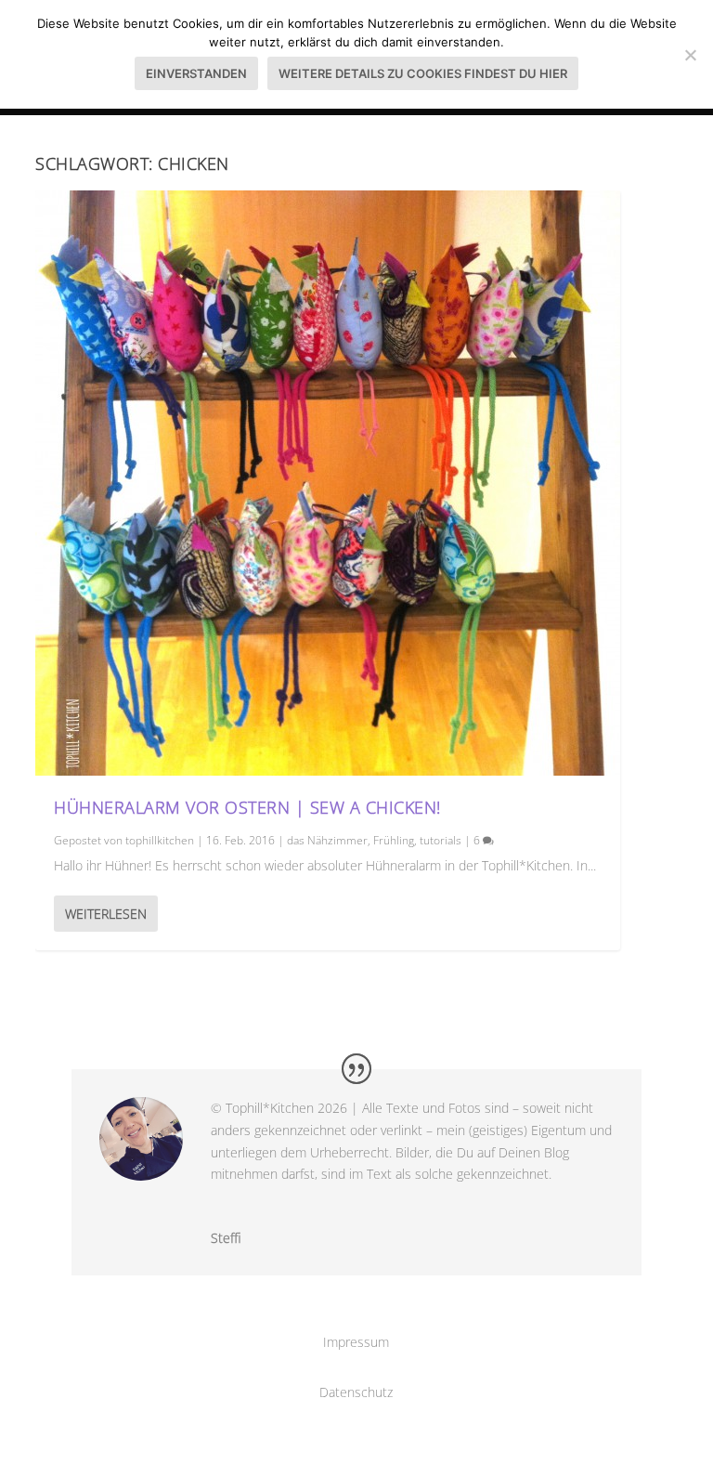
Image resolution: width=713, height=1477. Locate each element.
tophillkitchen (159, 840)
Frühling (393, 840)
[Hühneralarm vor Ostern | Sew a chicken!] (327, 483)
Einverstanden (196, 73)
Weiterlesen (106, 913)
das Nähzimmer (327, 840)
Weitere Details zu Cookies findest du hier (423, 73)
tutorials (440, 840)
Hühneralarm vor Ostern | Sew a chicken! (247, 807)
